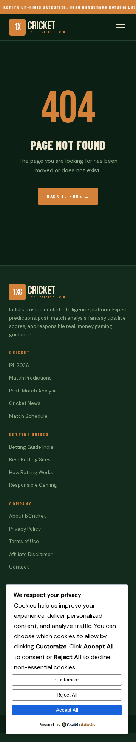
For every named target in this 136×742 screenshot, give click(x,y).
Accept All (67, 710)
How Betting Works (31, 472)
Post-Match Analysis (33, 390)
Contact (19, 567)
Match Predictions (30, 378)
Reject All (67, 695)
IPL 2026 (19, 365)
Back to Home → (68, 196)
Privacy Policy (25, 529)
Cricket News (24, 403)
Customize (67, 680)
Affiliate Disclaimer (31, 554)
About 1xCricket (27, 516)
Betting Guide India (31, 447)
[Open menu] (121, 27)
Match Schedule (28, 416)
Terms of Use (24, 541)
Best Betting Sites (30, 459)
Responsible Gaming (33, 485)
